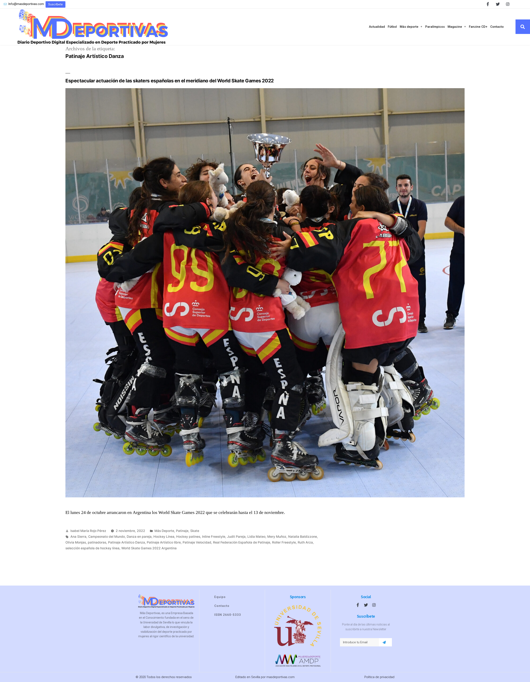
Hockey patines (188, 537)
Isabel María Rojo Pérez (88, 531)
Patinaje (182, 531)
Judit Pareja (236, 537)
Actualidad (377, 27)
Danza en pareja (139, 537)
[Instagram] (508, 4)
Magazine (455, 27)
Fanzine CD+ (478, 27)
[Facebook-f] (488, 4)
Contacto (497, 27)
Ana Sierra (78, 537)
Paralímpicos (435, 27)
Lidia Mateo (256, 537)
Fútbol (392, 27)
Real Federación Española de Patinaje (241, 542)
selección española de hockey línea (92, 548)
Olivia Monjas (75, 542)
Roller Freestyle (284, 542)
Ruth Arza (305, 542)
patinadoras (97, 542)
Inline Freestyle (213, 537)
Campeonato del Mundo (106, 537)
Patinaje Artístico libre (164, 542)
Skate (194, 531)
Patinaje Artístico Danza (126, 542)
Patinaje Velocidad (197, 542)
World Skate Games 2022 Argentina (149, 548)
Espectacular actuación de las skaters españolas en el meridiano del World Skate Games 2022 (169, 81)
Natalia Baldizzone (302, 537)
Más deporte (409, 27)
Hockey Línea (163, 537)
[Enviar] (384, 642)
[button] (55, 4)
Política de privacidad (379, 677)
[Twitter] (498, 4)
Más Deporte (164, 531)
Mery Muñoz (276, 537)
